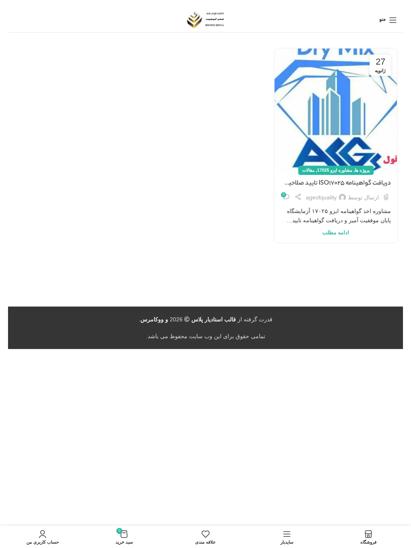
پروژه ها (362, 170)
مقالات (308, 170)
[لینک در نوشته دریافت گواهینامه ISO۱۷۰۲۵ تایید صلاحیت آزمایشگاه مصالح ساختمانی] (336, 110)
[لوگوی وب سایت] (205, 19)
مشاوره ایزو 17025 (334, 170)
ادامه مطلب (335, 232)
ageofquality (321, 197)
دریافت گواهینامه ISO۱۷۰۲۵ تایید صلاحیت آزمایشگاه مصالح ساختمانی (337, 184)
